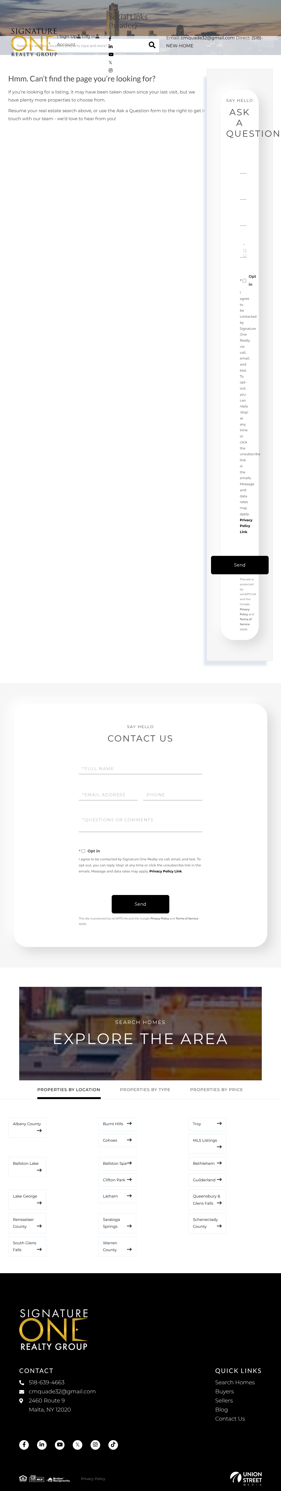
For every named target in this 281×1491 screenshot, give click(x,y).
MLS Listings (205, 1140)
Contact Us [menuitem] (230, 1419)
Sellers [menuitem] (224, 1400)
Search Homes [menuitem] (235, 1382)
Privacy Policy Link (246, 526)
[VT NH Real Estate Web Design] (246, 1478)
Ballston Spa (115, 1163)
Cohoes (110, 1140)
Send (240, 565)
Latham (110, 1196)
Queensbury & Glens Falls (206, 1200)
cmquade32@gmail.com (208, 38)
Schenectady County (205, 1223)
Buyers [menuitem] (224, 1391)
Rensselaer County (23, 1223)
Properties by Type (145, 1089)
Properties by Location (68, 1089)
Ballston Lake (26, 1163)
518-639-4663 (46, 1382)
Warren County (110, 1246)
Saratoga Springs (111, 1223)
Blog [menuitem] (221, 1410)
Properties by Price (216, 1089)
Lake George (25, 1196)
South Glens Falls (24, 1246)
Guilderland (204, 1179)
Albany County (27, 1123)
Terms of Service (187, 918)
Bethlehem (204, 1163)
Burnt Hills (113, 1123)
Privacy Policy (159, 918)
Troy (197, 1123)
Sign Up (68, 36)
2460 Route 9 (50, 1405)
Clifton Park (114, 1179)
